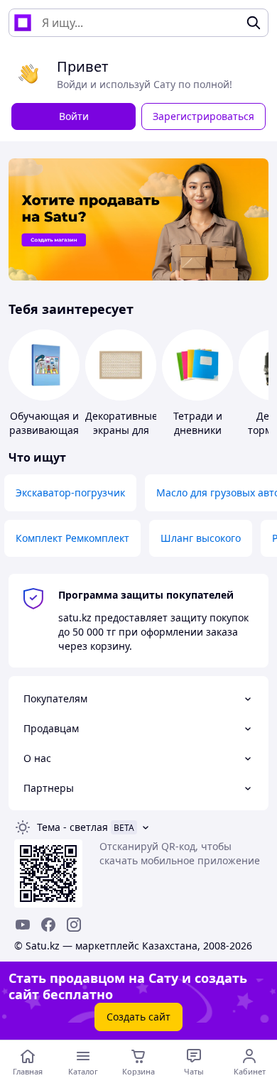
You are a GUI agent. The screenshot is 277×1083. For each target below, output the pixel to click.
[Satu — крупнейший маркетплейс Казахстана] (22, 22)
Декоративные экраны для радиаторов (121, 430)
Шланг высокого (201, 538)
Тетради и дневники (197, 423)
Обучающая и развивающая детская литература (44, 437)
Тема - (72, 827)
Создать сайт (138, 1016)
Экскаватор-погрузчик (70, 492)
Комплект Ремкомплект (72, 538)
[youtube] (22, 924)
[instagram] (73, 924)
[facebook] (48, 924)
